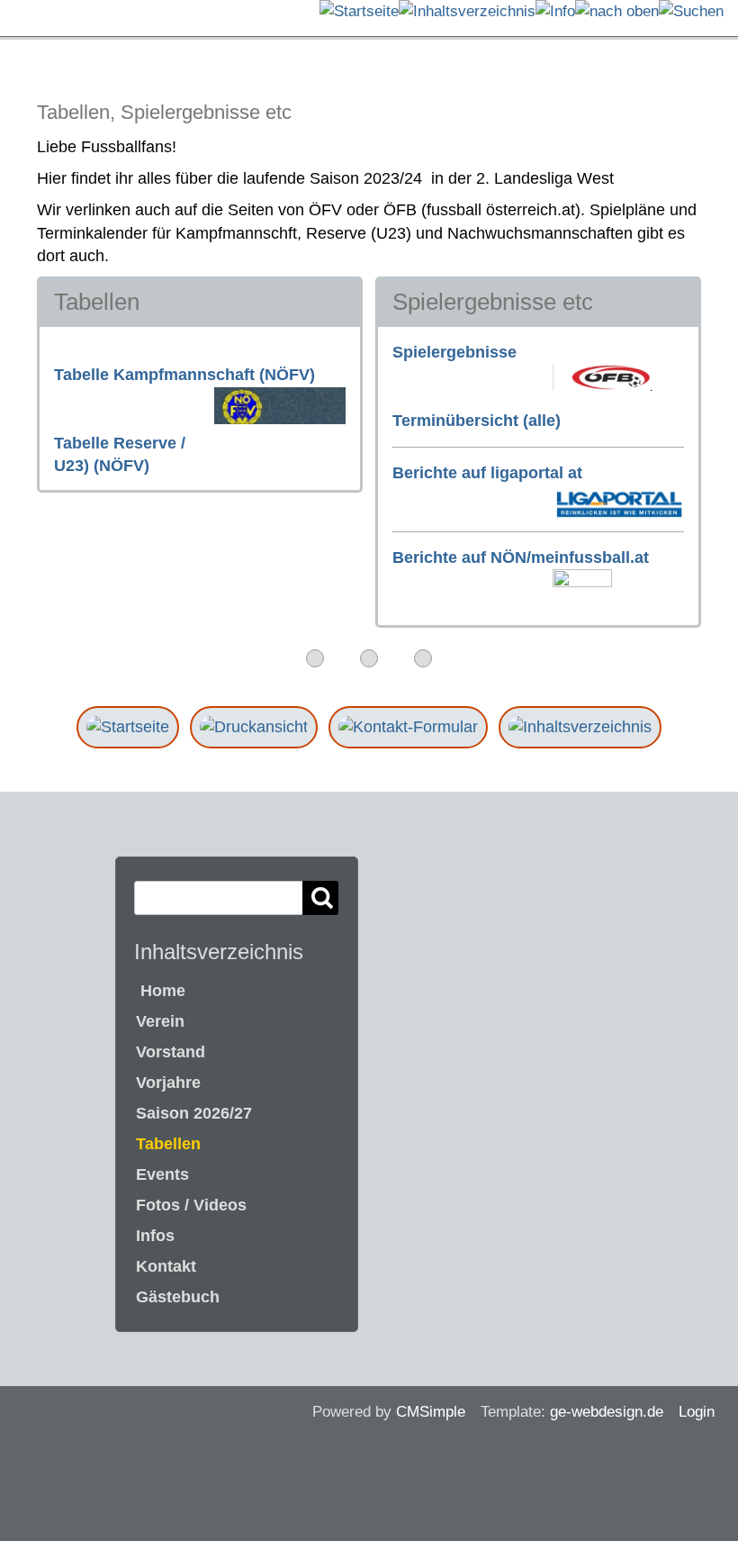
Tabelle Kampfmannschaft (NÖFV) (184, 375)
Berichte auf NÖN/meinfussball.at (520, 557)
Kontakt (166, 1266)
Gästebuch (178, 1297)
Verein (160, 1021)
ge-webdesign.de (606, 1411)
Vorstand (170, 1052)
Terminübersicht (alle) (476, 421)
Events (162, 1174)
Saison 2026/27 (194, 1113)
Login (697, 1411)
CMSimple (430, 1411)
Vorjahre (168, 1083)
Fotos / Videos (191, 1205)
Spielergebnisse (454, 352)
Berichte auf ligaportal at (487, 473)
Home (160, 991)
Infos (155, 1236)
